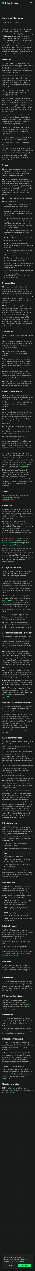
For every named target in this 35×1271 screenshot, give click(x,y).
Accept (24, 1265)
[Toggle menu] (31, 3)
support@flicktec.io (8, 499)
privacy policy (26, 1004)
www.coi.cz (5, 1078)
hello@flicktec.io (24, 467)
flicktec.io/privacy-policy (10, 955)
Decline (10, 1265)
